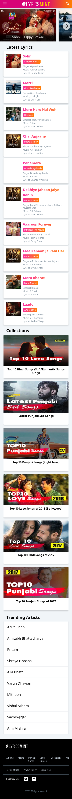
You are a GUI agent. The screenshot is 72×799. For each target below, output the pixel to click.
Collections (56, 757)
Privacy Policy (30, 769)
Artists (21, 757)
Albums (10, 757)
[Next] (66, 26)
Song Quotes (43, 759)
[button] (4, 4)
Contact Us (46, 769)
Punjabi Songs (31, 759)
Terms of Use (12, 769)
